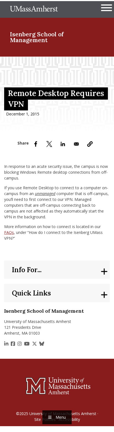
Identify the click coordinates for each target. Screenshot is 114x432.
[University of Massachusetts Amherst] (57, 386)
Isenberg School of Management (37, 37)
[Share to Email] (76, 144)
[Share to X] (49, 144)
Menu (61, 417)
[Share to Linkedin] (63, 144)
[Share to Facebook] (36, 144)
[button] (90, 144)
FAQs (9, 232)
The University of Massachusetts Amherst (34, 9)
